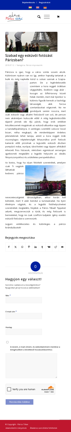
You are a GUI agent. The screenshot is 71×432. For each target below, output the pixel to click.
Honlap (9, 327)
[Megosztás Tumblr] (42, 247)
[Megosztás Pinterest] (29, 247)
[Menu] (45, 16)
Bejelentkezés (28, 2)
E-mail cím (11, 311)
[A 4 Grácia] (31, 42)
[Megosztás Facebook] (8, 247)
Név (8, 295)
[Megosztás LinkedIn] (35, 247)
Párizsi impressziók (34, 65)
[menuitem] (29, 2)
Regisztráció (44, 2)
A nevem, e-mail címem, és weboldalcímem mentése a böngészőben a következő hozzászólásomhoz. (35, 348)
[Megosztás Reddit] (55, 247)
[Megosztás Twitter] (15, 247)
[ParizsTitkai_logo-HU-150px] (29, 16)
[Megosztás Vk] (49, 247)
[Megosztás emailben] (62, 247)
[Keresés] (37, 16)
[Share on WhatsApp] (22, 247)
